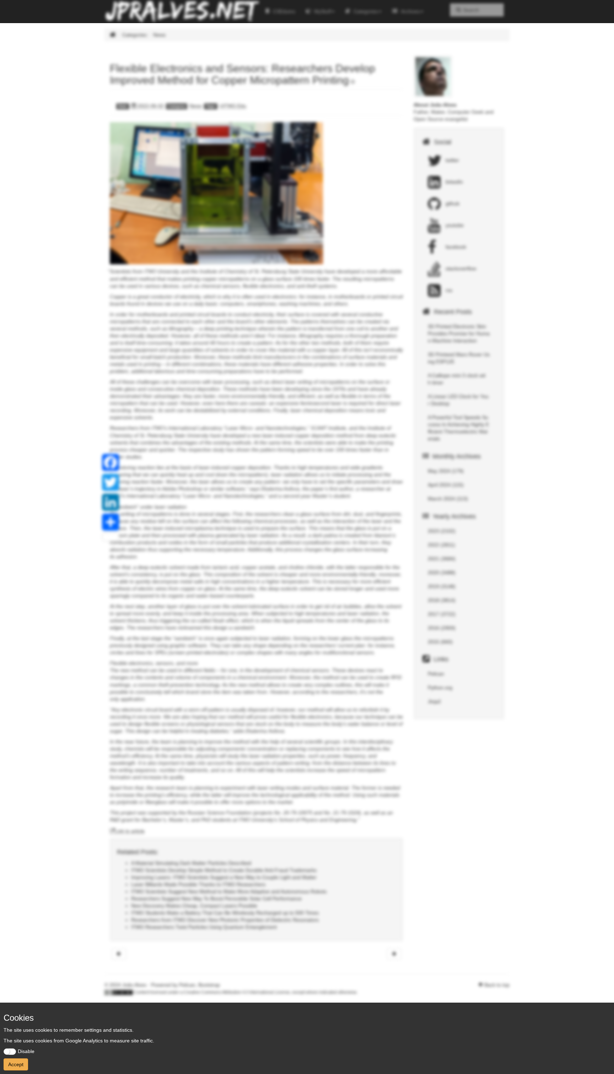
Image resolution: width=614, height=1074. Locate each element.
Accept (15, 1064)
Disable (26, 1051)
